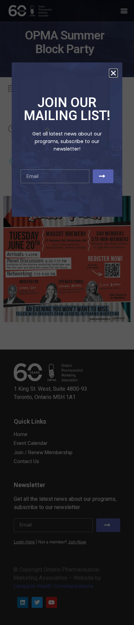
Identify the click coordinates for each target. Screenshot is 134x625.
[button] (113, 73)
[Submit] (103, 176)
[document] (67, 312)
